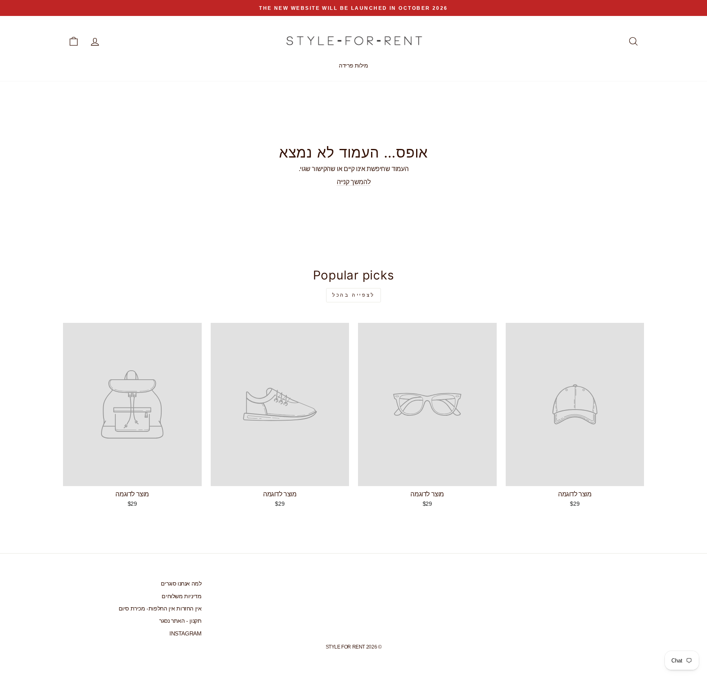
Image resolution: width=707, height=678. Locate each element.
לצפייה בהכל (353, 295)
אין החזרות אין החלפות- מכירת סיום (160, 609)
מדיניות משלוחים (181, 596)
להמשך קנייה (354, 181)
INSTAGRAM (185, 634)
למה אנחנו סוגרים (181, 584)
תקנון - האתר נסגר (180, 621)
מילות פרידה (353, 65)
